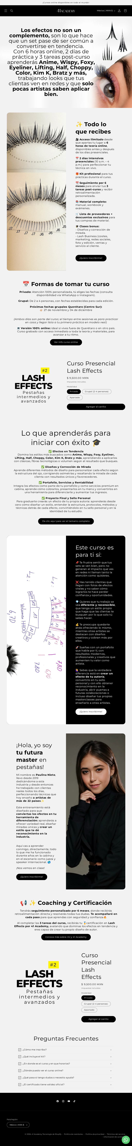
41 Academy (37, 1134)
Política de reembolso (73, 1134)
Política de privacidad (95, 1134)
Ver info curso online (66, 342)
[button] (6, 11)
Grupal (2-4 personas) (97, 391)
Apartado (75, 397)
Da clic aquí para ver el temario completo (66, 521)
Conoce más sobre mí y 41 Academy (66, 937)
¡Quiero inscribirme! (91, 258)
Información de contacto (114, 1137)
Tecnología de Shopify (52, 1134)
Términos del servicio (116, 1134)
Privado (74, 391)
